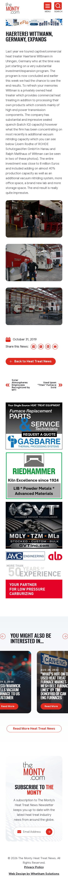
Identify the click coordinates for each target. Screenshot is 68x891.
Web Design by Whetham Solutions (34, 873)
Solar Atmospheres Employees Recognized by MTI (21, 385)
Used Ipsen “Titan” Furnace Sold (46, 385)
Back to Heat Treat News (33, 361)
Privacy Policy (34, 867)
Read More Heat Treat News (34, 729)
